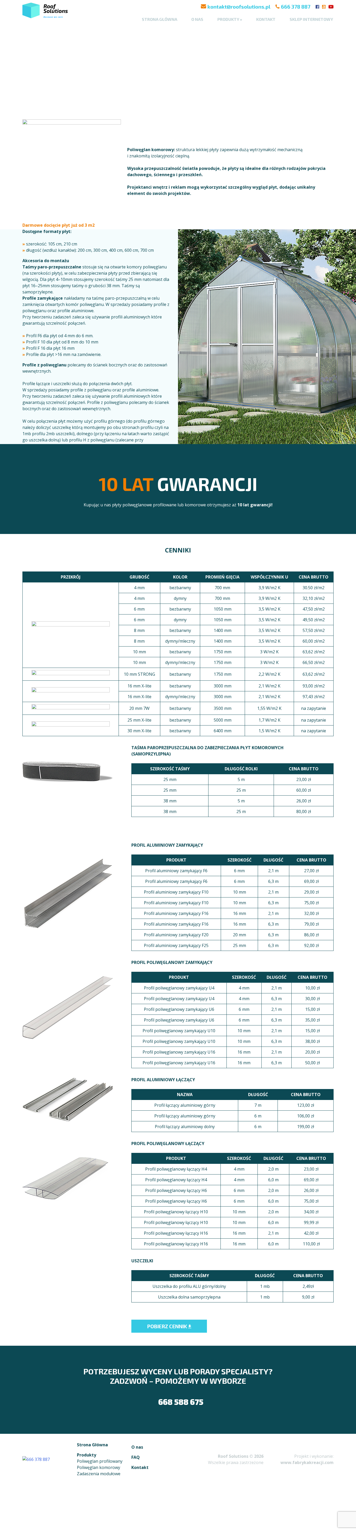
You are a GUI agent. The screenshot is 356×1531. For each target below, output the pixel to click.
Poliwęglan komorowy (98, 1467)
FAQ (135, 1457)
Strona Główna (92, 1445)
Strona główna (159, 19)
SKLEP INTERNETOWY (311, 19)
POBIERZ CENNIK (167, 1326)
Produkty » (229, 19)
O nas (197, 19)
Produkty (86, 1455)
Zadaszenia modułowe (98, 1474)
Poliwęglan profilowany (99, 1461)
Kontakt (265, 19)
